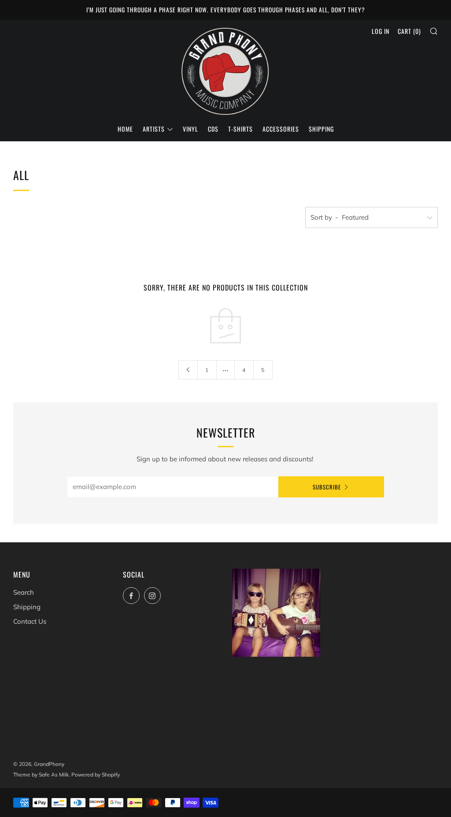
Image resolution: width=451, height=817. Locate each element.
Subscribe (327, 486)
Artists (154, 128)
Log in (380, 31)
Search (23, 592)
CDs (213, 128)
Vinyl (190, 128)
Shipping (321, 128)
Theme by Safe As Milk (41, 774)
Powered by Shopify (95, 774)
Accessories (280, 128)
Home (125, 128)
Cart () (409, 31)
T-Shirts (240, 128)
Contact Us (29, 621)
